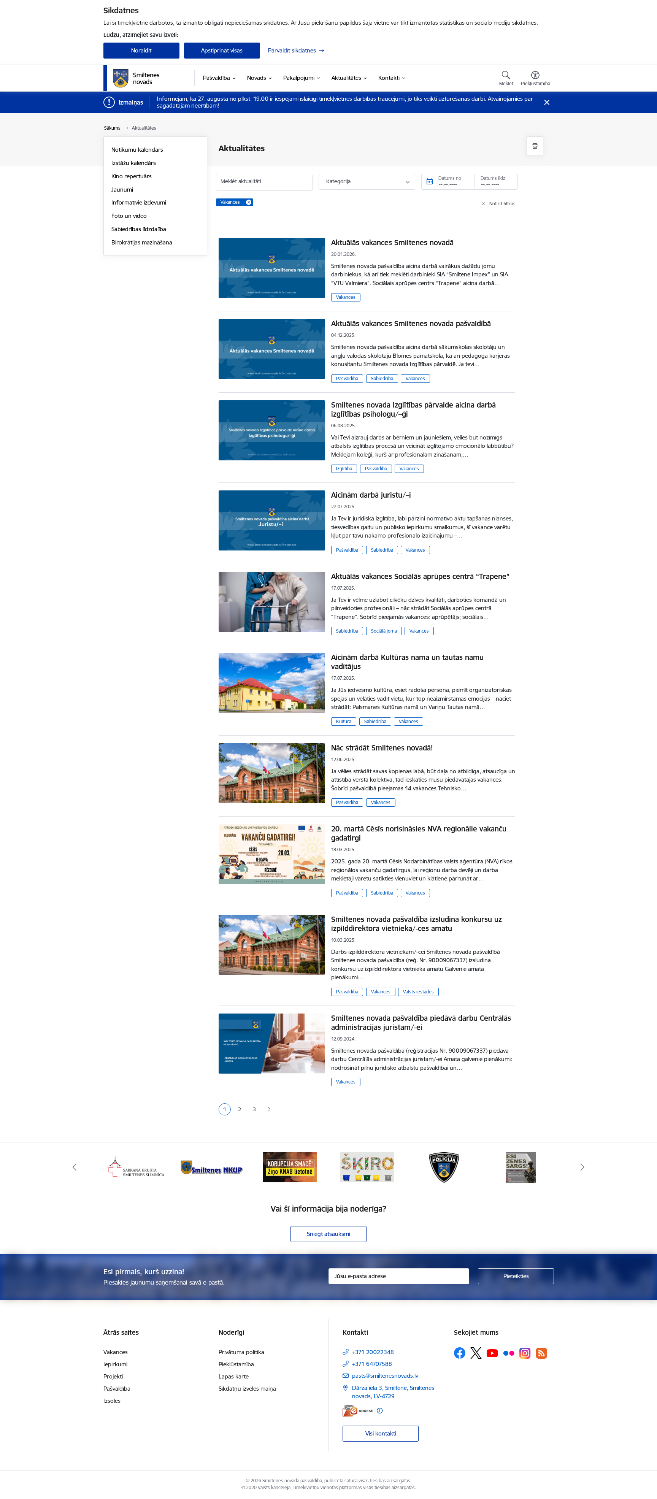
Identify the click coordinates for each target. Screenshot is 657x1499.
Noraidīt (141, 50)
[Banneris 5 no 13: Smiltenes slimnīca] (136, 1166)
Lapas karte (234, 1376)
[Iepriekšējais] (74, 1167)
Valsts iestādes (418, 992)
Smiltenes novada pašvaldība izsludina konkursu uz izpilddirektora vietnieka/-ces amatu (416, 924)
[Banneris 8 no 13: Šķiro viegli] (367, 1166)
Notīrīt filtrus (502, 203)
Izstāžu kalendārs (133, 163)
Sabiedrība (382, 378)
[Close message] (546, 102)
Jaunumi (122, 189)
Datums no (449, 178)
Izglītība (344, 468)
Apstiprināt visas (222, 50)
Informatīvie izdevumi (138, 202)
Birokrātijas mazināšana (141, 242)
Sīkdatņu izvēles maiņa (247, 1388)
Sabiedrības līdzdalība (138, 229)
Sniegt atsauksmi (328, 1233)
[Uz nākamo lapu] (269, 1109)
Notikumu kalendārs (137, 149)
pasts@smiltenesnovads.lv (385, 1375)
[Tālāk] (583, 1167)
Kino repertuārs (131, 176)
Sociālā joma (384, 631)
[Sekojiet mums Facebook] (459, 1353)
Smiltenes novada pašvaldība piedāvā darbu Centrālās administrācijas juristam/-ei (421, 1023)
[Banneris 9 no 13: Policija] (444, 1166)
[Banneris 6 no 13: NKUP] (213, 1166)
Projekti (113, 1376)
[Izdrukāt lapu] (535, 146)
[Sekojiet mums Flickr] (508, 1352)
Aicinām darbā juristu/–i (371, 495)
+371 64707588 (372, 1363)
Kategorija (338, 181)
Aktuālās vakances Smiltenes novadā (392, 242)
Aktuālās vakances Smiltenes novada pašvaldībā (411, 323)
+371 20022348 (373, 1352)
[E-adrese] (358, 1410)
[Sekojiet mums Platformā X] (476, 1353)
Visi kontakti (380, 1433)
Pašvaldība (347, 378)
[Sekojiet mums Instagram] (525, 1353)
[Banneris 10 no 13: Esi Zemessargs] (521, 1166)
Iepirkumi (115, 1364)
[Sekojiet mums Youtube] (492, 1352)
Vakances (345, 297)
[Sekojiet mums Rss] (541, 1353)
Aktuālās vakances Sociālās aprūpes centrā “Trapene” (420, 576)
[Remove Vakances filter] (248, 202)
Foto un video (129, 215)
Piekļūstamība (236, 1364)
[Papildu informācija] (379, 1410)
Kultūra (343, 721)
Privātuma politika (241, 1352)
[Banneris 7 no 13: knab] (290, 1166)
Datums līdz (493, 178)
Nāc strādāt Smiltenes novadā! (382, 747)
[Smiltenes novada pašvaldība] (136, 78)
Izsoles (112, 1400)
